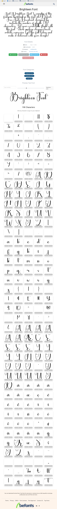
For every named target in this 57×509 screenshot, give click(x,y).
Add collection (35, 54)
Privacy (12, 500)
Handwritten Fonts (29, 76)
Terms (7, 500)
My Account (16, 0)
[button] (54, 4)
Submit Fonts (31, 0)
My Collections (23, 0)
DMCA (16, 500)
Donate (44, 54)
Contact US (40, 500)
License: (25, 51)
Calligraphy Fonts (29, 73)
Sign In (4, 0)
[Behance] (36, 506)
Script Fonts (29, 78)
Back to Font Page (29, 57)
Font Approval (32, 500)
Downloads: (28, 47)
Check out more (24, 54)
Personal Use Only (33, 51)
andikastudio (33, 49)
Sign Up (9, 0)
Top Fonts (46, 500)
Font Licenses (23, 500)
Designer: (26, 49)
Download (13, 54)
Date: (26, 44)
